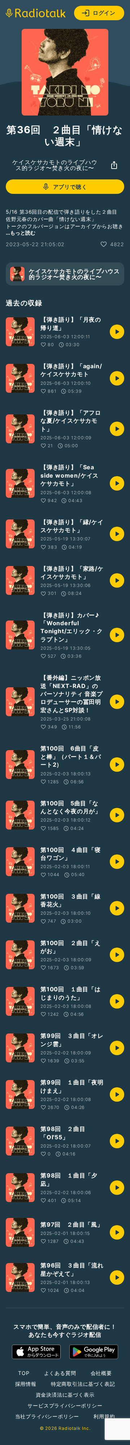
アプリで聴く (70, 186)
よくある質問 (60, 1373)
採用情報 (25, 1384)
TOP (23, 1373)
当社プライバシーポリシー (47, 1416)
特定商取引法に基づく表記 (83, 1384)
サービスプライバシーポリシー (64, 1405)
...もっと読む (20, 233)
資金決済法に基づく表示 (65, 1395)
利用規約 (104, 1416)
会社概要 (101, 1373)
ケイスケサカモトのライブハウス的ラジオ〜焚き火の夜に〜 (54, 164)
